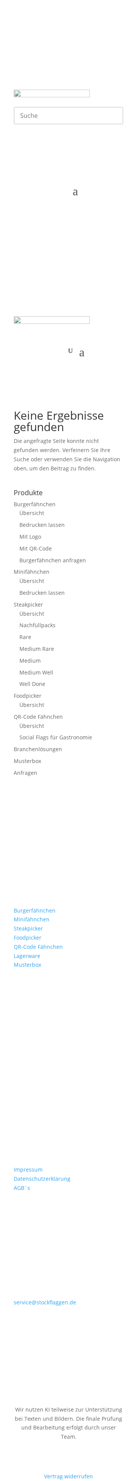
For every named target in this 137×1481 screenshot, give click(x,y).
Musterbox (27, 761)
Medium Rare (36, 648)
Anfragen (25, 772)
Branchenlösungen (38, 749)
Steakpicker (28, 604)
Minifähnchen (31, 571)
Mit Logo (30, 536)
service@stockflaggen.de (45, 1302)
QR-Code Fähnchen (38, 716)
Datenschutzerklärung (42, 1178)
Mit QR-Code (35, 548)
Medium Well (36, 672)
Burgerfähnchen (35, 504)
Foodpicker (27, 695)
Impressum (28, 1169)
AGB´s (22, 1187)
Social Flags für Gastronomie (55, 737)
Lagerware (27, 955)
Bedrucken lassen (42, 524)
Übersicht (31, 513)
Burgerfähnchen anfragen (52, 560)
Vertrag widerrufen (68, 1476)
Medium (30, 660)
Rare (25, 637)
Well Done (32, 683)
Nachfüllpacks (37, 625)
